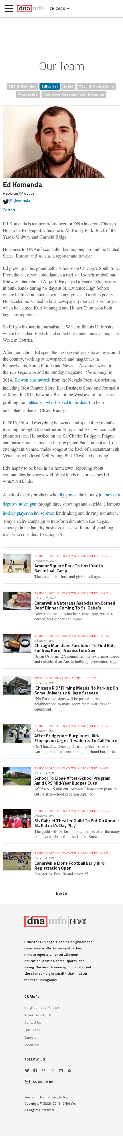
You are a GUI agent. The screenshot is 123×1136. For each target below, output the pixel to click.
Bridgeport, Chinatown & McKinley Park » (72, 556)
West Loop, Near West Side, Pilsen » (66, 678)
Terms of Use (34, 1097)
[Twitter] (27, 1070)
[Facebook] (35, 1070)
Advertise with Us (37, 1015)
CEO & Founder (22, 86)
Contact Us (32, 1022)
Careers (30, 1037)
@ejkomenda (19, 201)
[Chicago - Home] (30, 8)
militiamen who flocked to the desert (58, 402)
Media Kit (31, 1045)
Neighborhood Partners (42, 1007)
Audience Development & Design (73, 94)
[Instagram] (61, 1070)
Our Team (32, 1030)
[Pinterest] (43, 1070)
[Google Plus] (52, 1070)
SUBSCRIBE (43, 1081)
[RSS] (69, 1070)
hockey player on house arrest (29, 513)
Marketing (28, 94)
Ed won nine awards (33, 380)
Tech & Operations (96, 86)
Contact (9, 210)
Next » (61, 893)
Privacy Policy (57, 1097)
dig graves (67, 494)
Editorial (49, 86)
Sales (68, 86)
